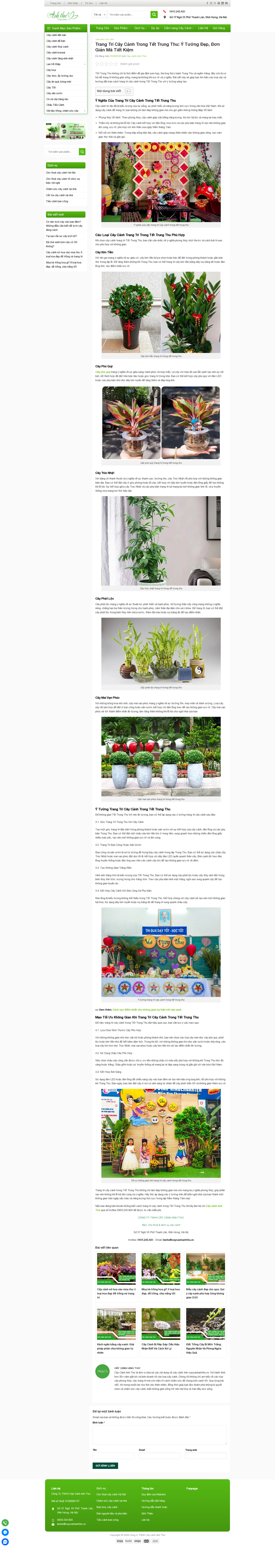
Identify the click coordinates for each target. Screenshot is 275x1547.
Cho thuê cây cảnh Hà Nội (60, 172)
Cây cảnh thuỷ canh (57, 46)
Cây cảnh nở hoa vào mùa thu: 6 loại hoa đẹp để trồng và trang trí (64, 254)
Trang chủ (55, 3)
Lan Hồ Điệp (53, 64)
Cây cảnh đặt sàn (56, 35)
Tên (95, 1450)
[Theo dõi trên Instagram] (211, 3)
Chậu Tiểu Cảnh (55, 104)
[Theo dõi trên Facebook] (207, 3)
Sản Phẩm (121, 28)
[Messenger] (5, 1532)
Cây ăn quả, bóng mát (58, 81)
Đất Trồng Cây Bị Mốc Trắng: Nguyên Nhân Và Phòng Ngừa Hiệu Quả (203, 1348)
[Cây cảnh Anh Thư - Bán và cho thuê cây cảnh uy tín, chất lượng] (67, 15)
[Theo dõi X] (215, 3)
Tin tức (89, 3)
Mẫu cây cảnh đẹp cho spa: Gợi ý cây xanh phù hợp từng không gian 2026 (205, 1293)
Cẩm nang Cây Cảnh (177, 28)
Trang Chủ (102, 28)
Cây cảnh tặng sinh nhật (59, 58)
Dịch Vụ (140, 28)
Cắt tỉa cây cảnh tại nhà (59, 195)
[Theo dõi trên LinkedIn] (222, 3)
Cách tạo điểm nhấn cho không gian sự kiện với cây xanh (147, 1009)
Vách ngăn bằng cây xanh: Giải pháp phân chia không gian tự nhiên (115, 1348)
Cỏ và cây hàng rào (57, 99)
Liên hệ (103, 3)
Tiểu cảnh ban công (57, 201)
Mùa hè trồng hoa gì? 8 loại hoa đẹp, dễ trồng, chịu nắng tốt (63, 264)
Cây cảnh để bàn (55, 40)
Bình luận (99, 1422)
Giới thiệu (73, 3)
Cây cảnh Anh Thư (136, 56)
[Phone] (5, 1522)
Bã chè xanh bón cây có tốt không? (61, 244)
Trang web (191, 1450)
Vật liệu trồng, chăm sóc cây (62, 110)
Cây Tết (51, 87)
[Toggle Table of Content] (126, 91)
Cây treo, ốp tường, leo (59, 75)
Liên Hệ (203, 28)
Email (142, 1450)
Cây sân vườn (54, 93)
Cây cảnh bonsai (55, 52)
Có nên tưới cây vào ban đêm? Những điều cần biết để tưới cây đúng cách (64, 225)
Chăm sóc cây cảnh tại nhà (61, 189)
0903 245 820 (65, 1519)
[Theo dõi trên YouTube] (226, 3)
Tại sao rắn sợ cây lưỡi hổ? (61, 236)
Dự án (155, 28)
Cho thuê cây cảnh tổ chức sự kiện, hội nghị (63, 180)
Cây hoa (51, 70)
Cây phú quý (102, 371)
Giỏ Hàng (219, 28)
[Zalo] (5, 1541)
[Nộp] (154, 14)
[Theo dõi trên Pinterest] (219, 3)
